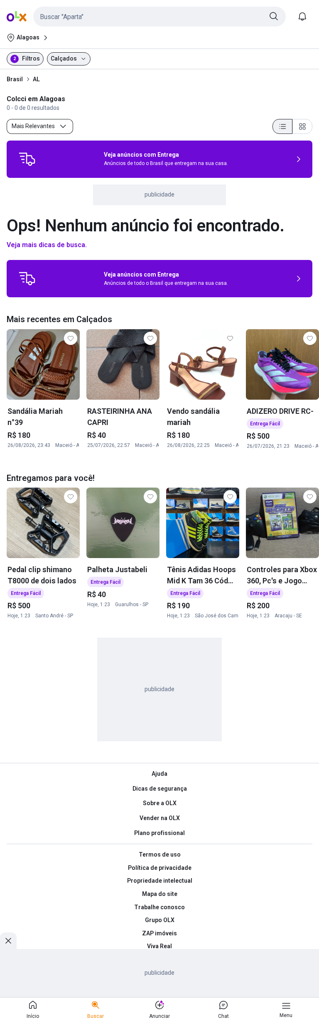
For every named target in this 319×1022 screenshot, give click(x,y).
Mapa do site (159, 894)
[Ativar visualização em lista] (282, 126)
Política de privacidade (159, 867)
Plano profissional (159, 833)
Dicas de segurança (160, 788)
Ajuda (159, 773)
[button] (159, 17)
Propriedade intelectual (159, 880)
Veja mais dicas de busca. (47, 245)
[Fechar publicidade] (8, 940)
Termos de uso (160, 854)
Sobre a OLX (160, 803)
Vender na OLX (160, 818)
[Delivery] (27, 159)
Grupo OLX (159, 920)
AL (36, 79)
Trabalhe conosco (159, 907)
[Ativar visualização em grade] (302, 126)
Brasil (15, 79)
